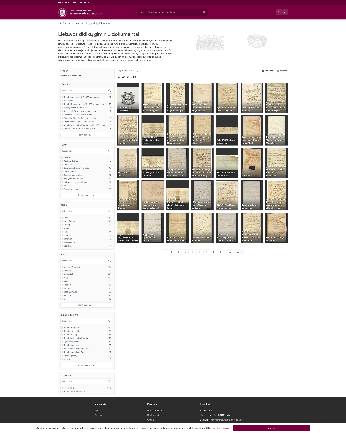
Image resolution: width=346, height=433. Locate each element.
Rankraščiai (153, 415)
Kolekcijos (63, 2)
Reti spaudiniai (154, 410)
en (279, 12)
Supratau (271, 428)
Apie (74, 2)
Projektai (84, 2)
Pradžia (66, 23)
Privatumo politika (221, 428)
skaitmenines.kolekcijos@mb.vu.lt (227, 420)
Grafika (150, 420)
